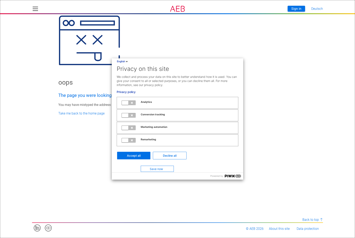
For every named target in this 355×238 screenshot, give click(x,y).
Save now (156, 169)
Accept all (134, 155)
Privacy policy (126, 92)
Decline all (169, 155)
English (121, 61)
